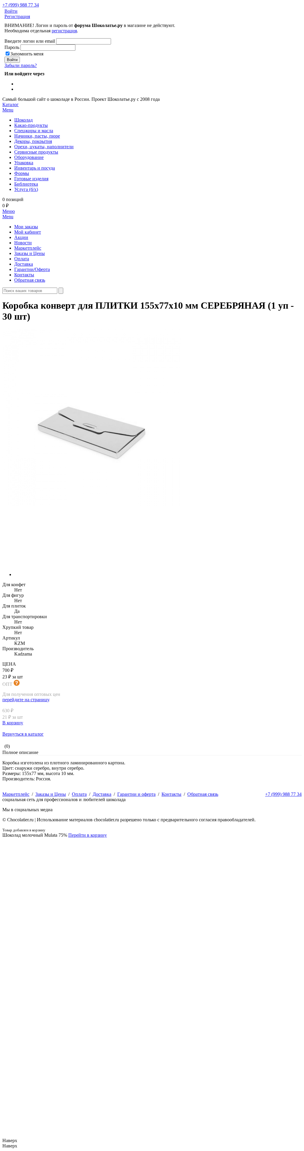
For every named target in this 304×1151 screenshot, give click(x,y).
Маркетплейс (27, 248)
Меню (8, 214)
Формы (21, 173)
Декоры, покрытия (33, 141)
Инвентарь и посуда (34, 167)
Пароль (11, 47)
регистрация (64, 30)
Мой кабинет (27, 232)
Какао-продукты (31, 125)
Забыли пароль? (20, 65)
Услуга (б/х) (26, 189)
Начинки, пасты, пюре (37, 135)
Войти (11, 11)
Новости (23, 242)
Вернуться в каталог (23, 733)
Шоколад (23, 119)
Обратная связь (29, 280)
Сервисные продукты (36, 151)
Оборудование (29, 157)
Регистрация (17, 16)
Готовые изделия (31, 178)
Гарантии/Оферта (32, 269)
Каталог (10, 107)
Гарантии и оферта (136, 794)
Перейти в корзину (87, 835)
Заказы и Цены (29, 253)
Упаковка (23, 162)
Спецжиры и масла (33, 130)
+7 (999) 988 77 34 (20, 4)
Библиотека (26, 183)
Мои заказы (26, 226)
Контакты (24, 274)
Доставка (23, 264)
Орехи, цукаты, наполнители (44, 146)
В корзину (12, 722)
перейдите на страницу (25, 699)
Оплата (21, 258)
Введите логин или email (29, 41)
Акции (21, 237)
